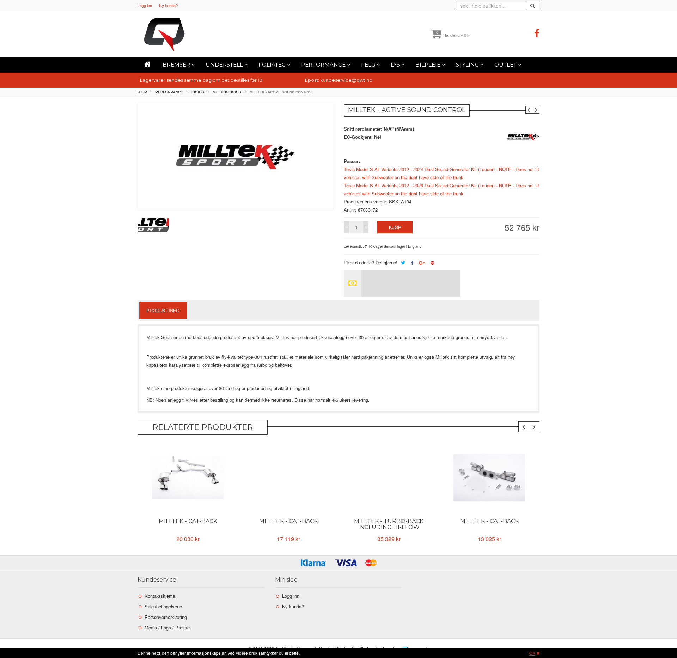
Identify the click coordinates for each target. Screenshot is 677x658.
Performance (324, 64)
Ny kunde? (168, 6)
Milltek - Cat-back (188, 521)
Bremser (177, 64)
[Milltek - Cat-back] (187, 478)
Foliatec (272, 64)
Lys (396, 64)
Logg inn (145, 6)
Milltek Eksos (227, 92)
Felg (369, 64)
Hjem (142, 92)
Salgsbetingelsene (163, 606)
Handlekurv (453, 35)
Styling (468, 64)
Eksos (197, 92)
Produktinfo (162, 310)
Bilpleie (428, 64)
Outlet (506, 64)
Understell (225, 64)
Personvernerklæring (166, 617)
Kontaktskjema (160, 596)
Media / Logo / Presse (167, 627)
